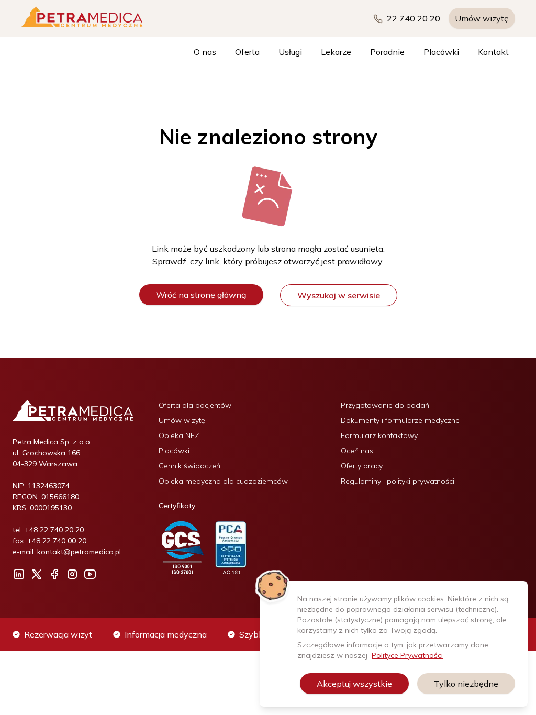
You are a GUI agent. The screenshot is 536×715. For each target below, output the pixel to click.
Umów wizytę (482, 18)
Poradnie (387, 52)
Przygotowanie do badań (385, 405)
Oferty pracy (362, 466)
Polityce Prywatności (407, 655)
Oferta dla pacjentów (195, 405)
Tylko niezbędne (466, 683)
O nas (205, 52)
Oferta (247, 52)
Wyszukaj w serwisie (338, 295)
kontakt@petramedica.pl (79, 551)
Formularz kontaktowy (379, 435)
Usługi (290, 52)
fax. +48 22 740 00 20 (49, 540)
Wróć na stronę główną (201, 294)
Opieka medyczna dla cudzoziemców (223, 481)
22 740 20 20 (413, 18)
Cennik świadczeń (189, 466)
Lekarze (336, 52)
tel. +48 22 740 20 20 (48, 529)
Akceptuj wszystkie (354, 683)
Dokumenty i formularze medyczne (400, 420)
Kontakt (493, 52)
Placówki (441, 52)
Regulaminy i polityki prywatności (397, 481)
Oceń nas (357, 450)
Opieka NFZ (179, 435)
